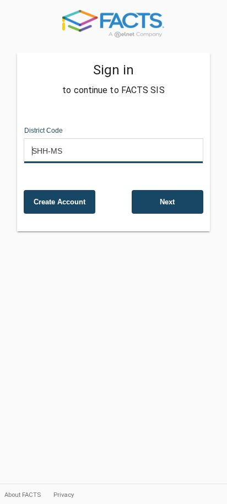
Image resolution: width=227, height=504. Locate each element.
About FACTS (23, 494)
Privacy (63, 494)
